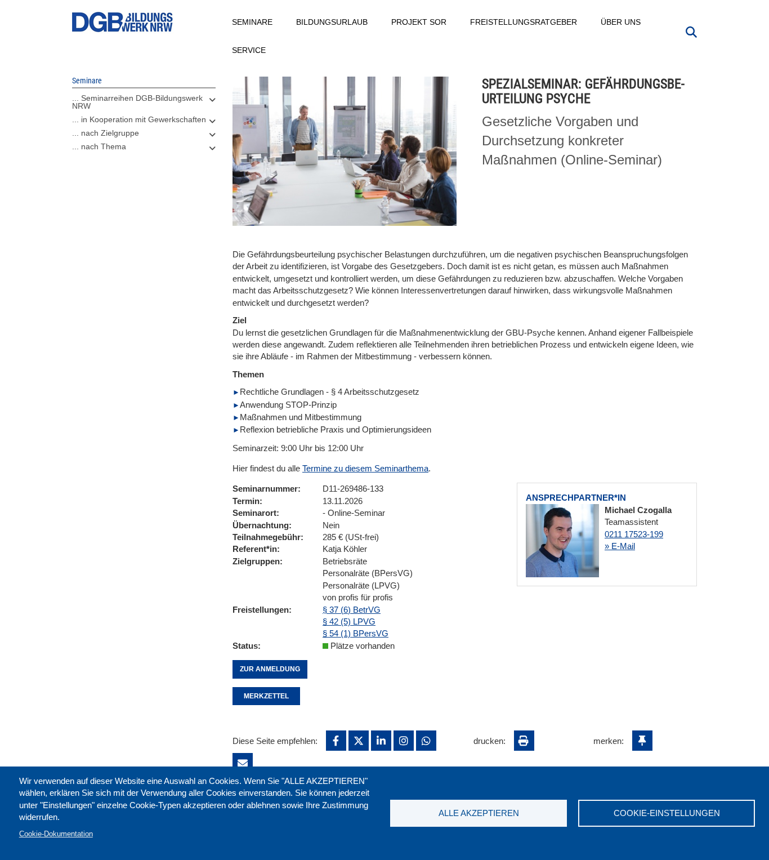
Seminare (253, 21)
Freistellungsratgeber (524, 21)
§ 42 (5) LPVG (349, 621)
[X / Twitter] (358, 740)
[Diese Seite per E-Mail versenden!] (243, 763)
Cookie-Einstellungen (667, 813)
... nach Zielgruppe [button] (105, 133)
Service (249, 50)
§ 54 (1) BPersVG (355, 633)
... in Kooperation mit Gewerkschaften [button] (139, 119)
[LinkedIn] (381, 740)
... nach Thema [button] (99, 146)
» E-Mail (620, 546)
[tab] (144, 104)
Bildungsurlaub (332, 21)
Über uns (621, 21)
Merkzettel (266, 696)
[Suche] (691, 31)
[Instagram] (404, 740)
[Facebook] (336, 740)
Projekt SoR (419, 21)
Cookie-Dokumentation (56, 834)
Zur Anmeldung (270, 669)
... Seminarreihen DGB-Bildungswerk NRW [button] (137, 102)
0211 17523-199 (634, 534)
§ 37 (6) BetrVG (352, 609)
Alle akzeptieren (479, 813)
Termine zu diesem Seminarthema (365, 468)
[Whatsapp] (426, 740)
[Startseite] (122, 22)
